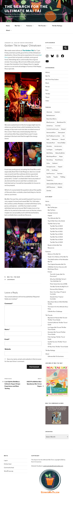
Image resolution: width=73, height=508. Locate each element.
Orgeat (60, 166)
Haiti (47, 139)
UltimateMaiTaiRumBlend (54, 184)
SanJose (59, 173)
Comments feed (9, 467)
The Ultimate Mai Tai (54, 218)
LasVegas (11, 279)
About (8, 30)
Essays (50, 272)
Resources (51, 248)
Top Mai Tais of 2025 (56, 242)
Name (7, 329)
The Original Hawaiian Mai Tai (57, 264)
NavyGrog (49, 160)
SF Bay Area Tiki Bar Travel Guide (58, 346)
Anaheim (57, 112)
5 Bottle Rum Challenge (55, 311)
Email (7, 339)
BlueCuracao (50, 122)
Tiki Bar (17, 277)
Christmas (49, 125)
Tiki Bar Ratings (57, 25)
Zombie (48, 190)
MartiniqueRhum (51, 156)
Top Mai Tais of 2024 (56, 239)
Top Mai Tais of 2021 (56, 231)
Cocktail (57, 125)
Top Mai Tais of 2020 (56, 228)
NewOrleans (59, 160)
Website (8, 349)
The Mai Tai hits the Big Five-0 (59, 286)
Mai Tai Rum (51, 210)
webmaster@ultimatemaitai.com (53, 466)
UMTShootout (50, 187)
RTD (47, 170)
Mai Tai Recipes (52, 207)
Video (47, 101)
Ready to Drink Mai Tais (55, 245)
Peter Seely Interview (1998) (58, 284)
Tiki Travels (42, 25)
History (47, 72)
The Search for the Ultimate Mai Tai (26, 9)
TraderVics (49, 180)
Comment (9, 303)
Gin (64, 136)
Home (8, 25)
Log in (6, 460)
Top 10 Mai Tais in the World (56, 221)
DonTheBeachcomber (53, 136)
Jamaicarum (58, 146)
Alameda (49, 112)
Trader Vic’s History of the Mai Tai (58, 257)
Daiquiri (63, 129)
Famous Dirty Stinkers (56, 289)
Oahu (48, 163)
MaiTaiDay (49, 153)
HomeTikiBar (61, 143)
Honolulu (49, 146)
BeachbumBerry (51, 119)
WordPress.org (8, 471)
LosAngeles (58, 149)
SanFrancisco (50, 173)
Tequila (55, 177)
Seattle (48, 177)
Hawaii (63, 139)
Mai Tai (10, 277)
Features (29, 25)
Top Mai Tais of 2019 (56, 226)
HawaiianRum (50, 143)
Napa (61, 156)
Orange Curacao (53, 213)
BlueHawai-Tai (61, 122)
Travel (47, 97)
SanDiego (55, 170)
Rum (46, 90)
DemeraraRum (51, 132)
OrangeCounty (50, 166)
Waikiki (60, 187)
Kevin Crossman (26, 42)
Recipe (47, 86)
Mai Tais (17, 25)
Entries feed (7, 464)
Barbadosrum (50, 115)
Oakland (54, 163)
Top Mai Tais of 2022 (56, 234)
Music (47, 83)
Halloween (55, 139)
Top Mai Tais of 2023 (56, 237)
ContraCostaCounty (52, 129)
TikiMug (62, 177)
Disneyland (61, 132)
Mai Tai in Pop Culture (52, 79)
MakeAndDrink (60, 153)
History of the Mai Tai (54, 254)
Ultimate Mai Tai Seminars (56, 356)
